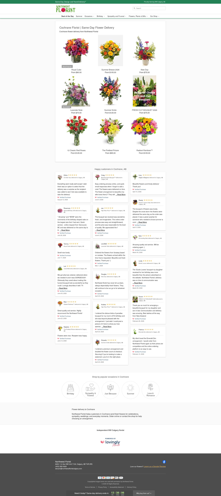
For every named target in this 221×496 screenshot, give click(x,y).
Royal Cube (67, 246)
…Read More (65, 230)
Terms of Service (90, 487)
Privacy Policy (102, 487)
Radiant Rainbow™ (69, 304)
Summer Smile (105, 342)
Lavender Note (105, 246)
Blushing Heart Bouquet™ (108, 177)
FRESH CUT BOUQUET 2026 (147, 299)
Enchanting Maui (143, 238)
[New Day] (97, 276)
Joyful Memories (68, 268)
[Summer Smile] (97, 342)
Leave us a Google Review (155, 466)
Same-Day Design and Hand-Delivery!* (70, 1)
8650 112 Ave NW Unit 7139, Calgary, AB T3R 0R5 (73, 464)
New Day (103, 276)
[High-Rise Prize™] (97, 210)
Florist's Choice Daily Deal (146, 202)
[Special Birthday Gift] (60, 210)
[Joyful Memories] (60, 268)
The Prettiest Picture (69, 329)
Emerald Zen (142, 332)
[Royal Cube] (60, 245)
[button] (215, 486)
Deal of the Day (67, 16)
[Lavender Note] (97, 246)
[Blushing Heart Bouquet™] (97, 177)
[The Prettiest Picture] (60, 328)
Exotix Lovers (142, 263)
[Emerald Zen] (135, 331)
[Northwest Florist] (71, 9)
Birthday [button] (100, 16)
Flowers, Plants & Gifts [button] (137, 16)
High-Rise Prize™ (106, 210)
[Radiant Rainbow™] (60, 304)
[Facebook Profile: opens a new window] (164, 461)
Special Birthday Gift (69, 210)
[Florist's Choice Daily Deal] (135, 202)
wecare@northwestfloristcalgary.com (68, 468)
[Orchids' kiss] (60, 177)
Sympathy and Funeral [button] (116, 16)
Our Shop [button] (154, 16)
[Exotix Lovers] (135, 263)
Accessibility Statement (117, 487)
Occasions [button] (89, 16)
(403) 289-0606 (61, 466)
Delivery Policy (131, 487)
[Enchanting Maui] (135, 238)
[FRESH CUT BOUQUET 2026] (135, 299)
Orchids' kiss (67, 177)
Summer (79, 16)
